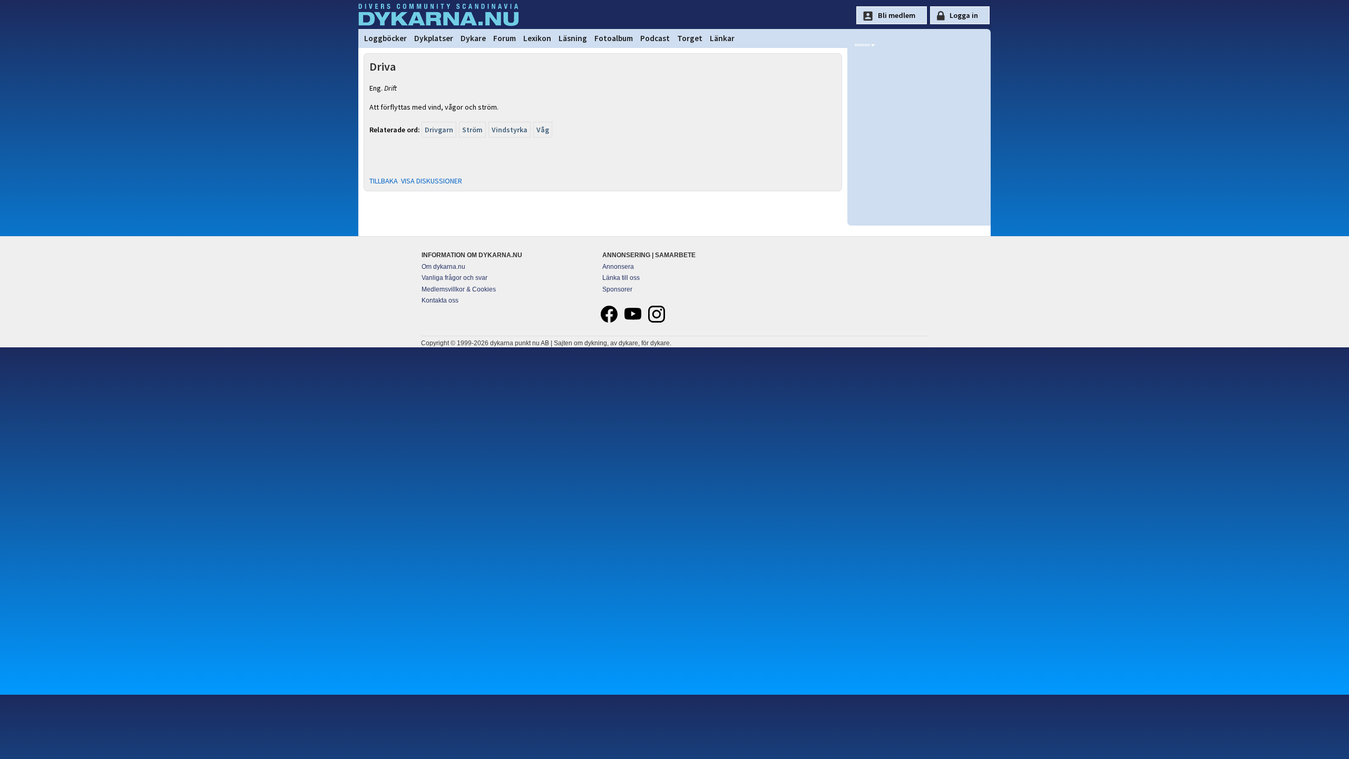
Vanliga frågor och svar (454, 277)
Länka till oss (621, 277)
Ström (472, 129)
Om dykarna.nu (443, 266)
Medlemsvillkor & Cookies (459, 289)
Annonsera (618, 266)
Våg (542, 129)
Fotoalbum (613, 38)
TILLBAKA (383, 181)
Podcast (655, 38)
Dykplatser (433, 38)
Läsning (573, 38)
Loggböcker (385, 38)
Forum (504, 38)
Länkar (722, 38)
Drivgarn (439, 129)
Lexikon (537, 38)
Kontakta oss (440, 300)
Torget (689, 38)
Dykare (473, 38)
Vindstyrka (509, 129)
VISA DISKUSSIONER (431, 181)
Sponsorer (617, 289)
